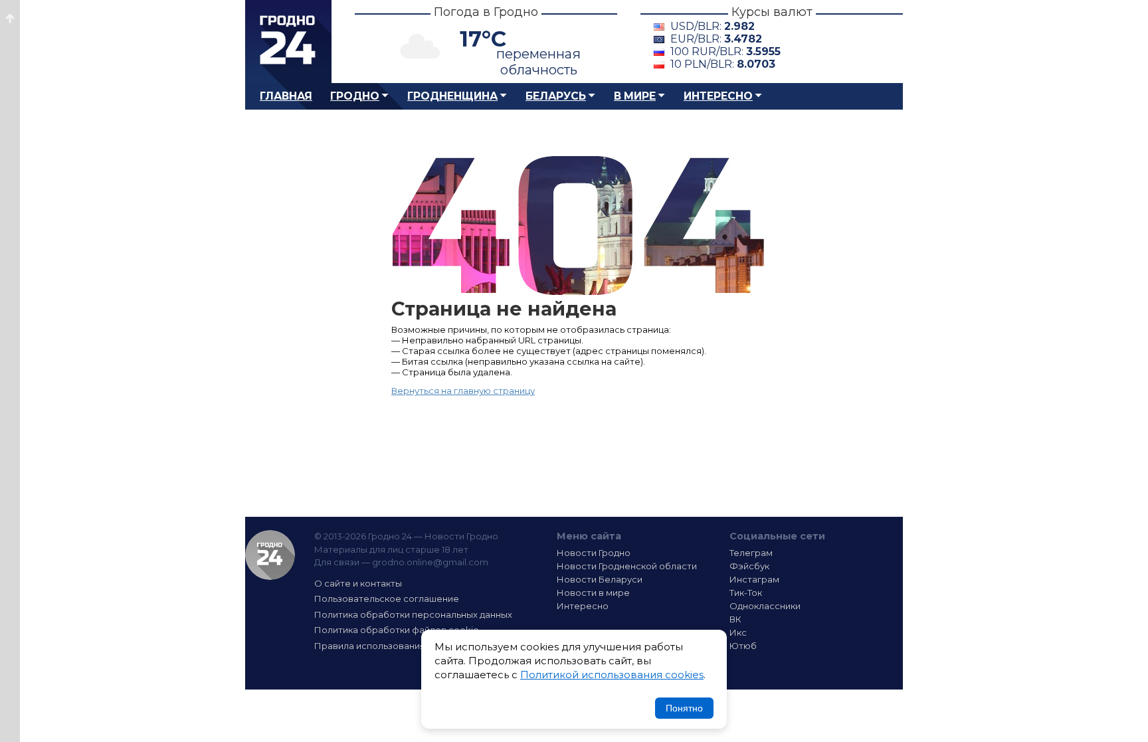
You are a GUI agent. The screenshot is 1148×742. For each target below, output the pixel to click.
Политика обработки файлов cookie (396, 629)
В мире (635, 96)
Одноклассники (765, 606)
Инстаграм (754, 579)
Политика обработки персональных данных (413, 614)
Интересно (718, 96)
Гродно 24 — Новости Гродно (270, 555)
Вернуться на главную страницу (463, 390)
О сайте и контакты (358, 583)
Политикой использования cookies (612, 674)
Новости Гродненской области (627, 566)
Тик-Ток (745, 592)
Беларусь (556, 96)
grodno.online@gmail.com (430, 562)
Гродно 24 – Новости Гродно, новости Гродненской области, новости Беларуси (288, 41)
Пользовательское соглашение (386, 598)
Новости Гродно (593, 552)
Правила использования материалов (398, 645)
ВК (735, 619)
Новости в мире (593, 592)
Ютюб (743, 645)
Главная (286, 96)
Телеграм (751, 552)
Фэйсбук (749, 566)
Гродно (354, 96)
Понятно (684, 708)
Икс (738, 632)
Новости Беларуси (599, 579)
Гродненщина (452, 96)
